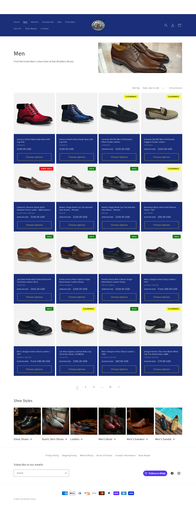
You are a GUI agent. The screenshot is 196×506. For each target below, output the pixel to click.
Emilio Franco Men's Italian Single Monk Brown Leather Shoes (74, 280)
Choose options (34, 156)
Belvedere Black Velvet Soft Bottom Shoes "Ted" (160, 208)
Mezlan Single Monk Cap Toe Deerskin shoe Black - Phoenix (118, 208)
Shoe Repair (144, 455)
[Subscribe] (65, 473)
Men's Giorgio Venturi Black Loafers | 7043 (118, 352)
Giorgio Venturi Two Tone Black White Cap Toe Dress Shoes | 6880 (161, 352)
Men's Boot (105, 439)
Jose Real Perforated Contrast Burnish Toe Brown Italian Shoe (34, 280)
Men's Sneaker (136, 439)
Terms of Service (104, 455)
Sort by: (136, 87)
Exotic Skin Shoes (53, 439)
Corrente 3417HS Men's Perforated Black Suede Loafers (117, 140)
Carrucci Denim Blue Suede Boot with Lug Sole (76, 140)
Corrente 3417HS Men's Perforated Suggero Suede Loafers (159, 140)
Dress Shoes (21, 439)
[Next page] (118, 386)
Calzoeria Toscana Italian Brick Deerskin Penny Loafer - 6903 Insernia (33, 208)
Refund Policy (87, 455)
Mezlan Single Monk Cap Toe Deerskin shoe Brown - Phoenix (76, 208)
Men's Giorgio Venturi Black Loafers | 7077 (33, 352)
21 (110, 386)
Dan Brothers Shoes (28, 499)
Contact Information (125, 455)
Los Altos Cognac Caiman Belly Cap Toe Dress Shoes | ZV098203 (75, 352)
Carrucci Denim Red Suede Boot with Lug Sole (33, 140)
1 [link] (77, 386)
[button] (166, 25)
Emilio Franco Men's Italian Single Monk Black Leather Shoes (117, 280)
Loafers (74, 439)
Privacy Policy (52, 455)
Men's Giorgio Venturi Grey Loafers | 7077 (160, 280)
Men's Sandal (163, 439)
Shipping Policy (69, 455)
